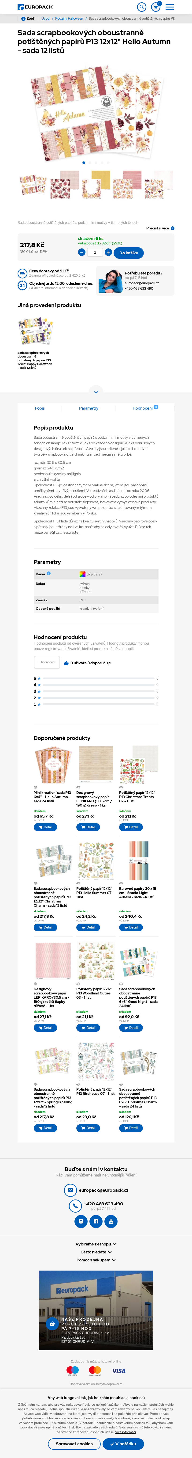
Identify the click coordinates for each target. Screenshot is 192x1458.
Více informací (125, 1432)
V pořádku (125, 1444)
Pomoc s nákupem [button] (93, 1260)
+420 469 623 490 (139, 289)
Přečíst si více (157, 228)
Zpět (30, 18)
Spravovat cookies (74, 1444)
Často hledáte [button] (93, 1252)
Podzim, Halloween (69, 18)
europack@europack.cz (142, 283)
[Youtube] (111, 1221)
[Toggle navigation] (142, 7)
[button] (84, 163)
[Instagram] (81, 1221)
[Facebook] (96, 1221)
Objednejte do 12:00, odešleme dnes (61, 283)
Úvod (45, 18)
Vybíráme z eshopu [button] (93, 1244)
